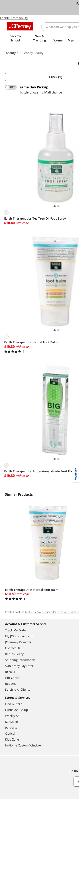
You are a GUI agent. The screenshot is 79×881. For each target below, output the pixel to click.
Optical (10, 733)
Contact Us (12, 648)
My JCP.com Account (19, 636)
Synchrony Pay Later (19, 666)
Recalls (10, 672)
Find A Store (13, 704)
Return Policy (14, 654)
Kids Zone (12, 739)
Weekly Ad (12, 716)
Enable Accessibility (14, 18)
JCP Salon (11, 722)
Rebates (10, 684)
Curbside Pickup (16, 710)
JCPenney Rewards (18, 642)
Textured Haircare (68, 612)
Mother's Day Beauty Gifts (40, 612)
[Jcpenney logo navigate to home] (20, 26)
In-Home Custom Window (23, 745)
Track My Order (16, 630)
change (57, 92)
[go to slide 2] (58, 206)
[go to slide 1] (55, 206)
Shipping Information (20, 660)
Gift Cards (12, 678)
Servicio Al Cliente (17, 689)
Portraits (11, 728)
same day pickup (33, 87)
